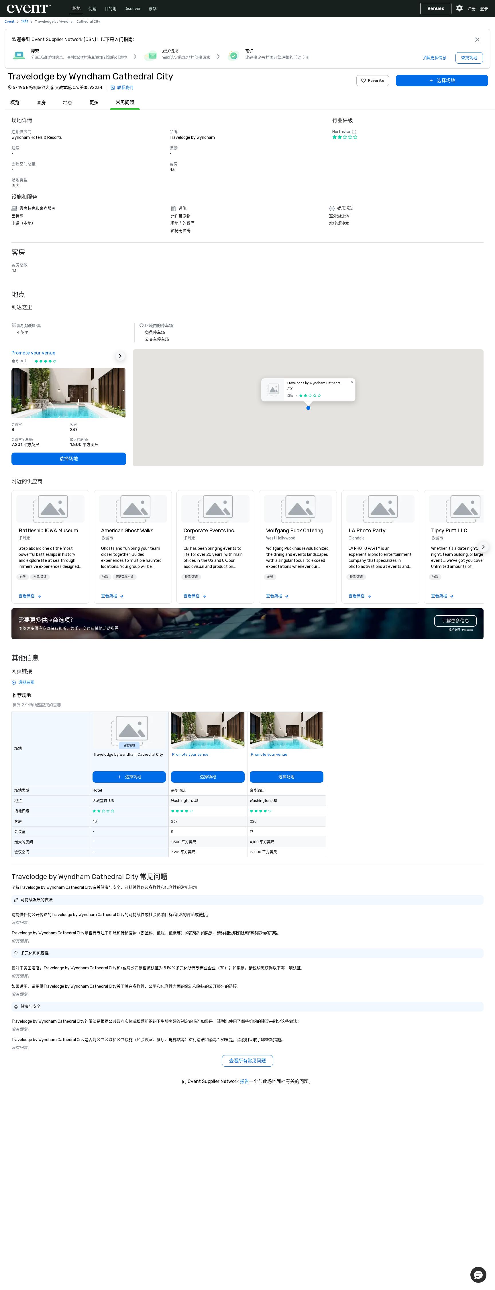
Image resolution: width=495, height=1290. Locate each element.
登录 (484, 8)
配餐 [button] (270, 576)
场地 (76, 8)
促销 (93, 8)
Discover (133, 8)
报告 (244, 1081)
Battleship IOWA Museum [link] (48, 530)
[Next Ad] (120, 356)
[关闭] (477, 39)
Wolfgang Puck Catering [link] (294, 530)
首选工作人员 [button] (124, 576)
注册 (471, 8)
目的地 (111, 8)
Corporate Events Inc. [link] (209, 530)
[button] (308, 407)
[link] (50, 509)
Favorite (376, 80)
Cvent (9, 22)
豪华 (153, 8)
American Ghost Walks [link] (127, 530)
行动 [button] (22, 576)
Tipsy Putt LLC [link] (449, 530)
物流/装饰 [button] (40, 576)
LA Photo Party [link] (367, 530)
